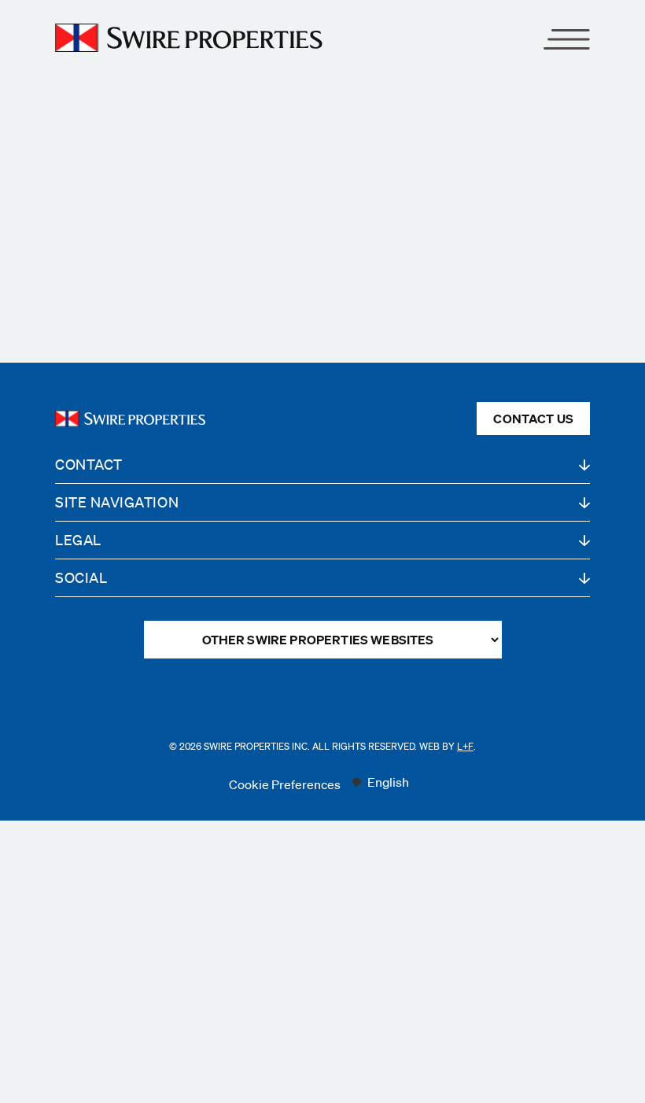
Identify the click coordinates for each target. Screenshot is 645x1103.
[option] (380, 783)
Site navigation (117, 502)
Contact (89, 464)
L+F (465, 746)
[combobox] (380, 783)
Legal (78, 539)
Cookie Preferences (285, 784)
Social (81, 577)
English (388, 782)
